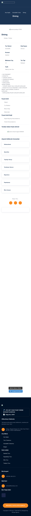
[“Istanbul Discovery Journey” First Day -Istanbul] (15, 332)
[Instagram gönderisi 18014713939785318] (15, 283)
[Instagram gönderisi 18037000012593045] (15, 281)
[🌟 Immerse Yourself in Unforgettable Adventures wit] (15, 241)
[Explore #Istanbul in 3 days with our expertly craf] (15, 266)
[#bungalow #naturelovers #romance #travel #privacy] (15, 217)
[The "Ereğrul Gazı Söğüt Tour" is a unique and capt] (15, 299)
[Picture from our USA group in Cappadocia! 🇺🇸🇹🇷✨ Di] (15, 275)
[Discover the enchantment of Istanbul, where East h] (15, 373)
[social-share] (10, 202)
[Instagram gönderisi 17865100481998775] (15, 220)
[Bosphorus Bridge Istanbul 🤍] (15, 315)
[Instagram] (4, 495)
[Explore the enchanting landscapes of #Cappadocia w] (15, 354)
